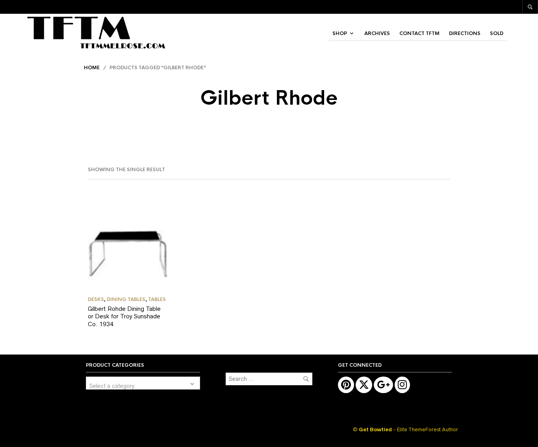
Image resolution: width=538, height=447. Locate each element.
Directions (464, 33)
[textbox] (143, 383)
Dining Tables (126, 299)
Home (92, 68)
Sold (496, 33)
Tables (157, 299)
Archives (377, 33)
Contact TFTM (419, 33)
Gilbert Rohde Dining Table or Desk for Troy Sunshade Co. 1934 (124, 316)
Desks (96, 299)
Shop (339, 33)
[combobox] (143, 383)
